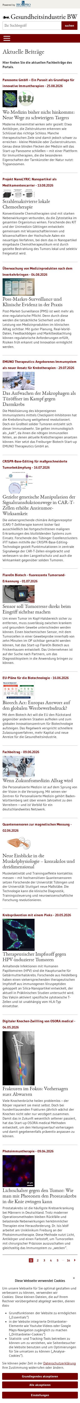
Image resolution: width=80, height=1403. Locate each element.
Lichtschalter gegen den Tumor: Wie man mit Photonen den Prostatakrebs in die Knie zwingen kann (39, 1196)
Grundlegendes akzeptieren (40, 1376)
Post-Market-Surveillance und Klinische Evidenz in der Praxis (33, 302)
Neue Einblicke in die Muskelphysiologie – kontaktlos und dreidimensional (39, 862)
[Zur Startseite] (40, 16)
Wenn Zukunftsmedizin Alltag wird (38, 781)
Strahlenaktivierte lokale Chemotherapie (26, 204)
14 (68, 1260)
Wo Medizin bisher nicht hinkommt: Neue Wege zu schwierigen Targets (39, 115)
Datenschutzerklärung (59, 1363)
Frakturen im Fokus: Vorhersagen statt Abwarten (35, 1092)
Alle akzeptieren (40, 1385)
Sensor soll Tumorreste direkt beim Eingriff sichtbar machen (37, 609)
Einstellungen (40, 1395)
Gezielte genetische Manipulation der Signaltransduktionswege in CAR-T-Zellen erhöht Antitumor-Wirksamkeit (39, 506)
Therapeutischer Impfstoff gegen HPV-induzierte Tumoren (34, 957)
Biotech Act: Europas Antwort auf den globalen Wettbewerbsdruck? (36, 706)
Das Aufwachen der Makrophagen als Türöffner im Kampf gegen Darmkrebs (39, 399)
